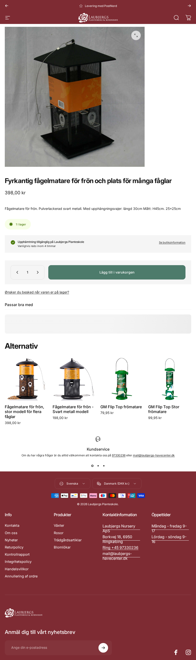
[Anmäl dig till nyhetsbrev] (103, 648)
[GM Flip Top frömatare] (121, 379)
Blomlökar (62, 547)
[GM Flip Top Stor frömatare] (169, 379)
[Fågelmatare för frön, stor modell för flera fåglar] (26, 379)
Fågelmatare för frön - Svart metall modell (73, 409)
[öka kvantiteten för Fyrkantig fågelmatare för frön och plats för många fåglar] (38, 272)
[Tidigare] (6, 5)
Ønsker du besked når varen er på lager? (37, 292)
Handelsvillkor (16, 569)
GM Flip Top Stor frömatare (163, 409)
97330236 (118, 455)
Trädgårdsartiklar (68, 540)
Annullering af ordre (21, 576)
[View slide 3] (104, 466)
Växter (59, 525)
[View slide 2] (98, 466)
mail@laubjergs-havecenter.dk (154, 455)
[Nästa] (189, 5)
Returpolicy (14, 547)
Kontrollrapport (17, 554)
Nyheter (11, 540)
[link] (170, 528)
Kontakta (12, 525)
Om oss (11, 533)
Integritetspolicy (18, 561)
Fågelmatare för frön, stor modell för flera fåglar (24, 411)
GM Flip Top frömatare (121, 406)
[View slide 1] (92, 466)
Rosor (58, 533)
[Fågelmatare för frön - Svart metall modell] (74, 379)
